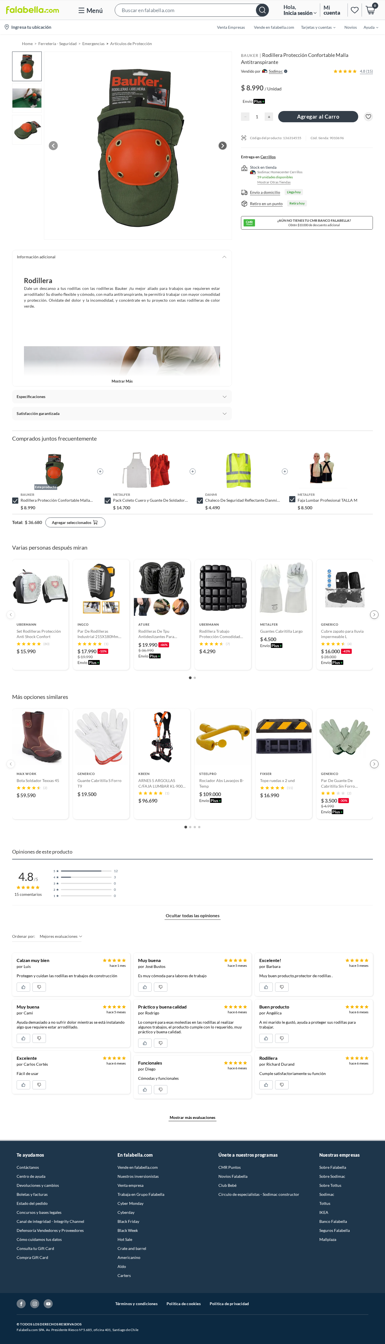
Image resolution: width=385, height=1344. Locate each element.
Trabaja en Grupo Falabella (141, 1194)
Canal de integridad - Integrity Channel (50, 1221)
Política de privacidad (229, 1303)
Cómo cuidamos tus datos (39, 1239)
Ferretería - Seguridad (57, 43)
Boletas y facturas (32, 1194)
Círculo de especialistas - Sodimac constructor (258, 1194)
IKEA (323, 1212)
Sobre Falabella (332, 1167)
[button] (192, 10)
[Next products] (374, 614)
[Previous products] (10, 614)
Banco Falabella (333, 1221)
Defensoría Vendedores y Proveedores (50, 1230)
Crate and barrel (132, 1248)
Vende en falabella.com (138, 1167)
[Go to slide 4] (199, 827)
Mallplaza (327, 1239)
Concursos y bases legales (39, 1212)
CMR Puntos (229, 1167)
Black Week (128, 1230)
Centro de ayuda (31, 1176)
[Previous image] (53, 145)
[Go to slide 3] (195, 827)
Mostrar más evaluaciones (192, 1117)
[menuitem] (314, 27)
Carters (124, 1275)
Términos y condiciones (136, 1303)
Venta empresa (130, 1185)
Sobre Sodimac (332, 1176)
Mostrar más (122, 381)
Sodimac (326, 1194)
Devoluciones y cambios (38, 1185)
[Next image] (222, 145)
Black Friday (128, 1221)
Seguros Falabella (334, 1230)
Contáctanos (28, 1167)
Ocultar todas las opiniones (193, 915)
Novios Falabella (232, 1176)
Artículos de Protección (131, 43)
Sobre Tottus (330, 1185)
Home (27, 43)
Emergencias (93, 43)
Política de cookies (184, 1303)
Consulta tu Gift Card (35, 1248)
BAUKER (249, 55)
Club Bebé (227, 1185)
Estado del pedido (32, 1203)
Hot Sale (125, 1239)
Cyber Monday (130, 1203)
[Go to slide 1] (190, 677)
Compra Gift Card (32, 1257)
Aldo (122, 1266)
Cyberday (126, 1212)
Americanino (129, 1257)
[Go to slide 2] (195, 678)
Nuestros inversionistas (138, 1176)
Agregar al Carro (318, 116)
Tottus (324, 1203)
